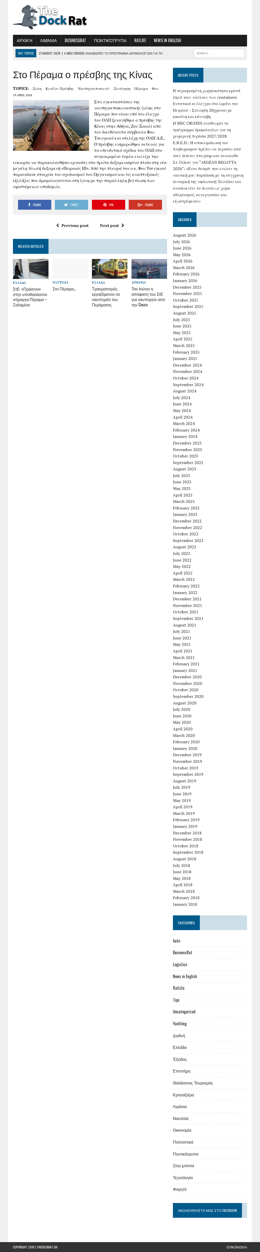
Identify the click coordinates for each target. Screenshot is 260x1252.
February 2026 (186, 274)
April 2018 (182, 884)
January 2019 (185, 826)
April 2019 (182, 807)
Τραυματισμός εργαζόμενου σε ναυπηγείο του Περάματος (106, 296)
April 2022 (182, 573)
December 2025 (187, 287)
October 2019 (185, 768)
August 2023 (184, 469)
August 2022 (184, 547)
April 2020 (182, 729)
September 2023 (188, 462)
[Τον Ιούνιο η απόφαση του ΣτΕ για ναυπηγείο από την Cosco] (149, 275)
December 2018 (187, 833)
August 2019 (184, 781)
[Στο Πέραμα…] (70, 275)
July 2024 (181, 397)
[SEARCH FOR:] (219, 53)
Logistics (180, 964)
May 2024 (182, 410)
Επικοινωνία (237, 1247)
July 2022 (181, 553)
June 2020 (182, 716)
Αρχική (24, 40)
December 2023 (187, 443)
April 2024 (182, 417)
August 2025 (184, 313)
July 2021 (181, 631)
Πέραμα (141, 88)
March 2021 (184, 657)
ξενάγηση (122, 88)
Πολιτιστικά (183, 1142)
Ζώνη (37, 88)
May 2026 (182, 254)
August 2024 (184, 391)
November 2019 (187, 761)
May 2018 (182, 878)
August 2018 (184, 859)
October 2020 (185, 690)
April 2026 (182, 261)
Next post (109, 225)
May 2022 (182, 566)
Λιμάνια (48, 40)
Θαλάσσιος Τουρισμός (193, 1083)
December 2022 (187, 521)
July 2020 (181, 709)
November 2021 (187, 605)
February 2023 (186, 508)
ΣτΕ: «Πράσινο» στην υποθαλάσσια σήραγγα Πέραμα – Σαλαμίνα (30, 297)
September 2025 (188, 306)
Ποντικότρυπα (110, 40)
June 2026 (182, 248)
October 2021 (185, 612)
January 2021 (185, 670)
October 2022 (185, 534)
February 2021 (186, 664)
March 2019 (184, 813)
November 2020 (187, 683)
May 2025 (182, 332)
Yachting (180, 1023)
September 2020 (188, 696)
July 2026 (181, 241)
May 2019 (182, 800)
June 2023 (182, 482)
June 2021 (182, 638)
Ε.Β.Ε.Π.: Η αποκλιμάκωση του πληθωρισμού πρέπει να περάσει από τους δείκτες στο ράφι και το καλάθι (207, 149)
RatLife (140, 40)
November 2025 (187, 293)
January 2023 (185, 514)
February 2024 (186, 430)
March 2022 (184, 579)
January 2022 (185, 592)
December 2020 (187, 677)
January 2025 (185, 358)
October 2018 (185, 846)
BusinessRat (75, 40)
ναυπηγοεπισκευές (94, 88)
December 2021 (187, 599)
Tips (176, 1000)
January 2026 (185, 280)
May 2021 (182, 644)
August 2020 (184, 703)
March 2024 (184, 423)
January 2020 (185, 748)
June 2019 (182, 794)
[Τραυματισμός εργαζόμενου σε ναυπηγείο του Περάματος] (109, 275)
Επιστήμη (181, 1071)
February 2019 (186, 819)
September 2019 (188, 774)
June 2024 (182, 404)
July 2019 (181, 787)
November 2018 (187, 839)
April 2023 (182, 495)
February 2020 (186, 742)
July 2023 (181, 475)
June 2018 (182, 872)
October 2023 (185, 456)
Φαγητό (180, 1189)
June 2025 (182, 326)
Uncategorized (184, 1012)
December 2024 (187, 365)
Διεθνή (179, 1035)
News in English (167, 40)
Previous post (75, 225)
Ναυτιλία (61, 282)
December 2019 (187, 754)
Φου (155, 88)
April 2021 (182, 651)
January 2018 (185, 904)
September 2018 (188, 852)
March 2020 (184, 735)
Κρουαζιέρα (183, 1095)
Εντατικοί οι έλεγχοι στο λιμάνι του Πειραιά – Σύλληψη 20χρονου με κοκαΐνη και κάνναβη (205, 110)
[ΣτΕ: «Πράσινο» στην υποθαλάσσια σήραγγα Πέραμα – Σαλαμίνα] (30, 275)
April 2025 (182, 339)
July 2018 (181, 865)
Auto (176, 941)
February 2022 (186, 586)
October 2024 (185, 378)
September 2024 (188, 384)
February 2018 (186, 897)
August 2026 (184, 235)
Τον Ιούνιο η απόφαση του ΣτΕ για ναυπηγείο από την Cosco (148, 296)
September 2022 (188, 540)
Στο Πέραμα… (64, 289)
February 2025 (186, 352)
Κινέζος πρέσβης (59, 88)
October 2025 (185, 300)
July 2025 (181, 319)
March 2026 (184, 267)
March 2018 (184, 891)
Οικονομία (182, 1130)
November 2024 (187, 371)
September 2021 (188, 618)
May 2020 (182, 722)
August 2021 (184, 625)
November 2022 (187, 527)
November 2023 (187, 449)
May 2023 (182, 488)
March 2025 (184, 345)
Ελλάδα (19, 283)
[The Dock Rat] (50, 17)
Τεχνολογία (183, 1177)
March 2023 (184, 501)
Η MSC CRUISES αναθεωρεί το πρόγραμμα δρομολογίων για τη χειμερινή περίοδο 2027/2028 (202, 129)
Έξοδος (180, 1059)
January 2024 (185, 436)
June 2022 (182, 560)
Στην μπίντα (183, 1165)
